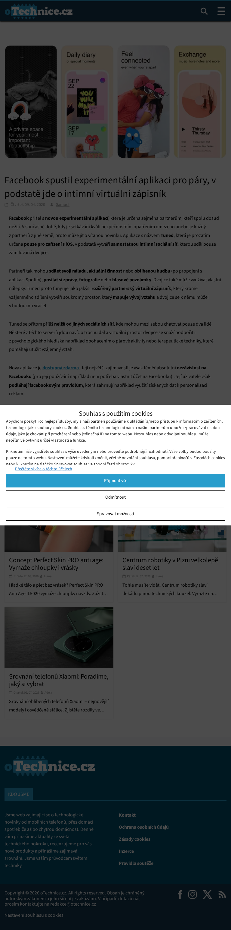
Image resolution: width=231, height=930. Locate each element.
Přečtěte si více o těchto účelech (43, 468)
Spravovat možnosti (115, 513)
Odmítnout (115, 497)
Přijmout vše (115, 480)
